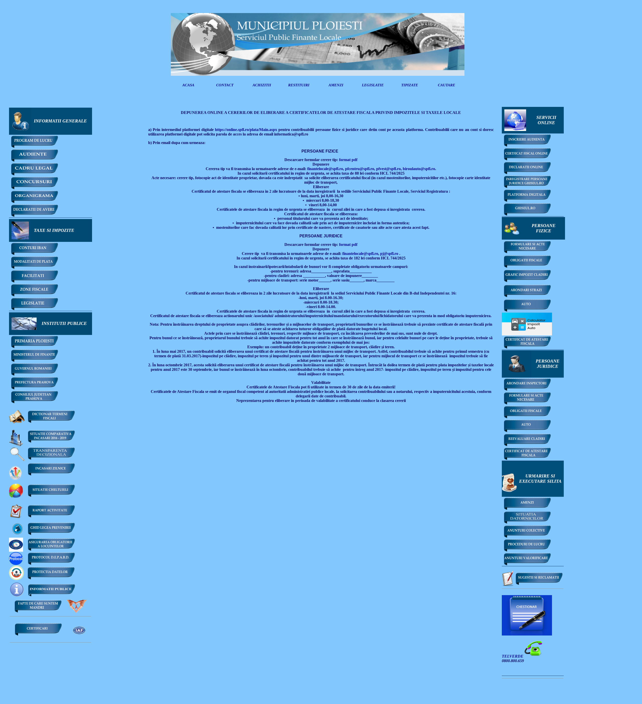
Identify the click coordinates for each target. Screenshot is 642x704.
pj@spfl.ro (389, 253)
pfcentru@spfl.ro (359, 169)
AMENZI (336, 85)
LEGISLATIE (373, 85)
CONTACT (224, 85)
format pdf (347, 160)
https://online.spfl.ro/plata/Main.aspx (246, 129)
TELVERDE (513, 656)
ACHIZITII (262, 85)
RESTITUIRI (298, 85)
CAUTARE (446, 85)
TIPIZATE (409, 85)
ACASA (188, 85)
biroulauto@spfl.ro (419, 169)
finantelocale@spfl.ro (325, 169)
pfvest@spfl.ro (388, 169)
